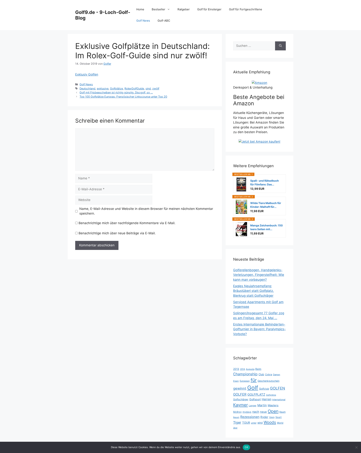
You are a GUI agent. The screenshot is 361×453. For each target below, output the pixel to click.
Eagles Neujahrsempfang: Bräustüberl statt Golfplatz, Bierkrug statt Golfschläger (253, 290)
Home (140, 9)
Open (273, 411)
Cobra (268, 374)
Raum (282, 412)
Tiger (237, 422)
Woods (270, 422)
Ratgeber (183, 9)
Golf (252, 387)
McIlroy (237, 411)
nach (255, 412)
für (254, 380)
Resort (236, 417)
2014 (242, 369)
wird (260, 422)
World (280, 422)
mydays (247, 412)
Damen (276, 374)
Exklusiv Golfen (86, 74)
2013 (236, 368)
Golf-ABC (164, 20)
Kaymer (240, 404)
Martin (262, 405)
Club (261, 374)
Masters (273, 405)
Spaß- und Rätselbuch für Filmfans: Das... (264, 182)
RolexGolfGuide (134, 88)
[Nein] (356, 447)
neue (263, 412)
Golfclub (264, 388)
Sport (278, 417)
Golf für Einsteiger (209, 9)
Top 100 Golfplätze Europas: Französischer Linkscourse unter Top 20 (123, 96)
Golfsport (255, 399)
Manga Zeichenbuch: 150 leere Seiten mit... (266, 227)
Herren (266, 399)
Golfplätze (116, 88)
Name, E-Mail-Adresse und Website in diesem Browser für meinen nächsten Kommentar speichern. (146, 211)
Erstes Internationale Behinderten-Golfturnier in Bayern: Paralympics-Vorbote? (259, 329)
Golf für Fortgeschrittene (245, 9)
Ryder (264, 417)
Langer (252, 405)
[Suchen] (280, 45)
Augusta (250, 369)
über (235, 427)
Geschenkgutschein (268, 380)
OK (246, 447)
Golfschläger (240, 399)
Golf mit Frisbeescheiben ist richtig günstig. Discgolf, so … (116, 92)
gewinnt (239, 388)
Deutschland (87, 88)
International (278, 399)
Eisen (236, 381)
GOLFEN (277, 388)
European (245, 380)
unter (253, 422)
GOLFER (239, 394)
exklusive (102, 88)
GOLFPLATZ (256, 394)
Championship (245, 374)
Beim (258, 368)
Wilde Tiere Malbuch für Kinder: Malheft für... (265, 204)
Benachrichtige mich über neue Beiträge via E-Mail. (117, 233)
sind (148, 88)
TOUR (246, 422)
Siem (272, 417)
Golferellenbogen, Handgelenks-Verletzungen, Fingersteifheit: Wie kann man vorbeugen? (258, 275)
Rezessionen (249, 417)
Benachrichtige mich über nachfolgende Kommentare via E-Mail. (127, 223)
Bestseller (158, 9)
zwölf (155, 88)
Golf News (143, 20)
